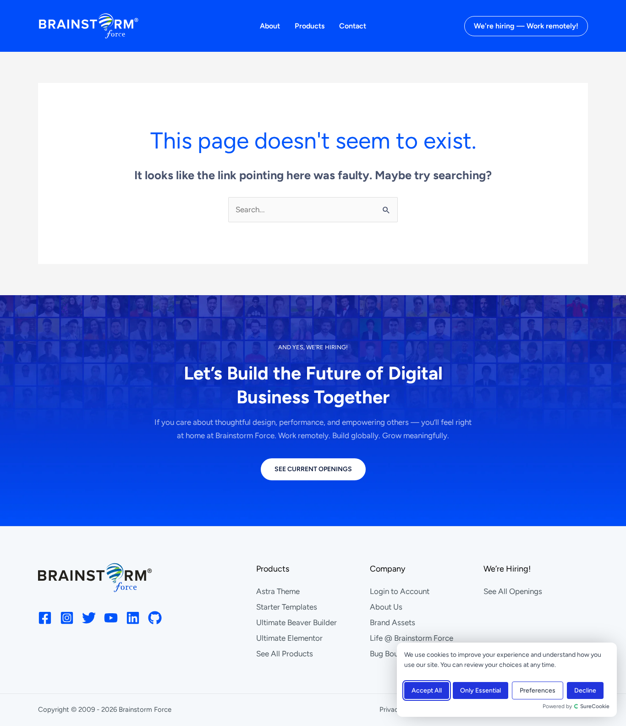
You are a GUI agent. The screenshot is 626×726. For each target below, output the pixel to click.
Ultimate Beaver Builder (296, 622)
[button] (526, 26)
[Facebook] (45, 618)
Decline (585, 690)
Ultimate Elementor (289, 638)
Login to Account (399, 591)
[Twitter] (89, 618)
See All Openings (512, 591)
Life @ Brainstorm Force (411, 638)
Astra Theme (278, 591)
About (270, 26)
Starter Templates (286, 606)
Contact (352, 26)
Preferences (537, 690)
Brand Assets (392, 622)
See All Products (284, 653)
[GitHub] (155, 618)
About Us (386, 606)
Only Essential (480, 690)
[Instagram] (67, 618)
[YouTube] (111, 618)
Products (309, 26)
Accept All (427, 690)
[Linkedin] (133, 618)
